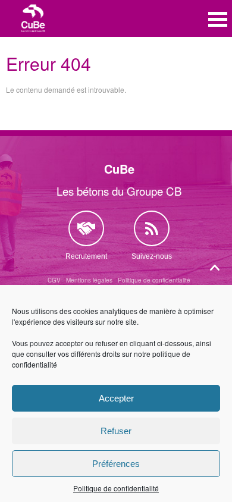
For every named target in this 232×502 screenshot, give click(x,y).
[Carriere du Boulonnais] (33, 19)
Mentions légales (89, 280)
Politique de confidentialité (116, 488)
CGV (54, 280)
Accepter (116, 398)
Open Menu (217, 19)
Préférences (116, 464)
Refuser (116, 431)
